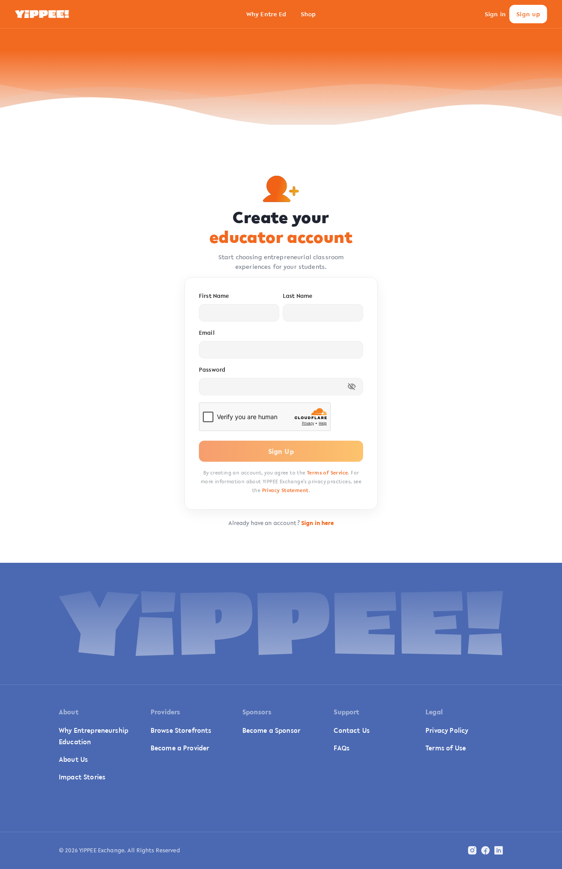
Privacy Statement (285, 490)
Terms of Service (327, 472)
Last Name (297, 296)
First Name (214, 296)
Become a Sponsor (271, 730)
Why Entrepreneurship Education (93, 735)
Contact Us (352, 730)
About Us (73, 759)
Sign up (528, 14)
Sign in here (317, 523)
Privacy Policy (446, 730)
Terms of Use (445, 748)
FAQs (341, 748)
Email (207, 333)
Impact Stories (82, 777)
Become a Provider (180, 748)
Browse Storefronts (181, 730)
